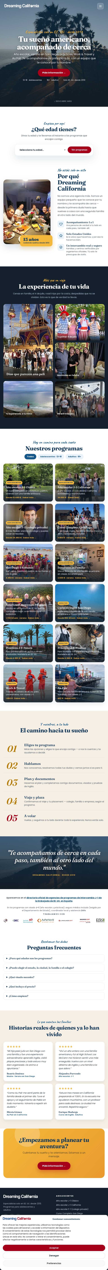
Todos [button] (30, 456)
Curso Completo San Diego (69, 1213)
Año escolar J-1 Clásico (67, 1200)
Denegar (54, 1255)
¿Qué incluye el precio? (22, 986)
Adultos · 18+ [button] (74, 456)
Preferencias (54, 1263)
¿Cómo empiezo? (18, 995)
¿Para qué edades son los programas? (30, 958)
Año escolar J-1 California (68, 1205)
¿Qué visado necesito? (21, 977)
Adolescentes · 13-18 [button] (51, 456)
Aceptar (54, 1247)
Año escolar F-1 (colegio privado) (72, 1209)
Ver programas (79, 150)
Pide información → (54, 72)
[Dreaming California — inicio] (21, 6)
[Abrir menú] (100, 6)
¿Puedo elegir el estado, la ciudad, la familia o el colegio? (41, 967)
